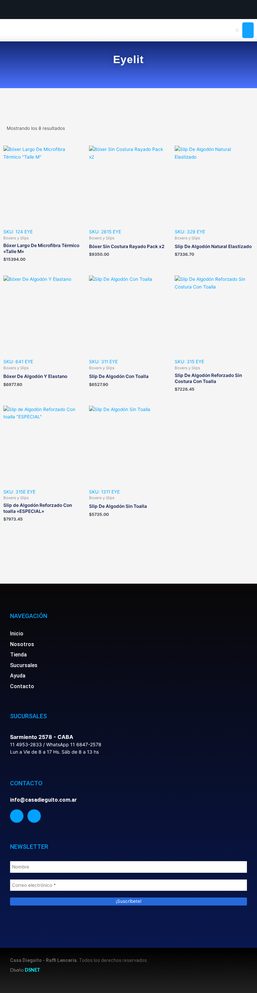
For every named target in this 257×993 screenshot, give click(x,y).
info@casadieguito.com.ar (43, 800)
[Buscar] (248, 30)
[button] (237, 30)
